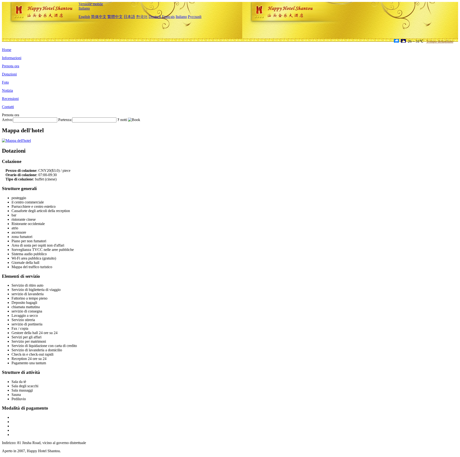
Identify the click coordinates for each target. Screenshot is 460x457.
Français (168, 17)
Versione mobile (91, 4)
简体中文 (98, 17)
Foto (5, 82)
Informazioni (11, 58)
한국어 (142, 17)
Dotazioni (9, 74)
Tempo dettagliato (439, 41)
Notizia (7, 90)
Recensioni (10, 99)
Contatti (8, 107)
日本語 (129, 17)
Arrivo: (7, 120)
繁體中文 (115, 17)
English (84, 17)
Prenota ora (10, 66)
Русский (194, 17)
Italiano (84, 8)
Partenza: (65, 120)
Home (6, 50)
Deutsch (155, 17)
